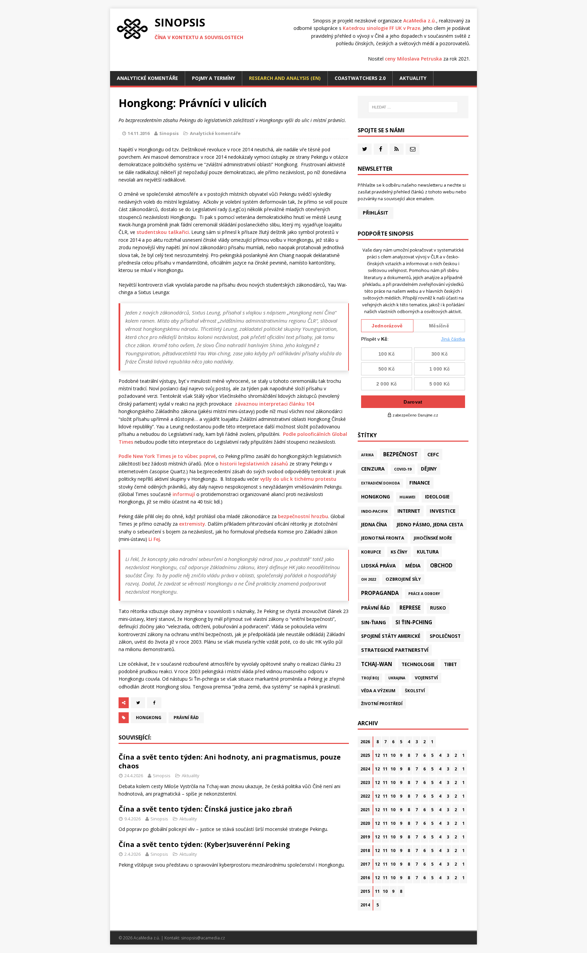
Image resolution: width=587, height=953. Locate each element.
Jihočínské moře (433, 538)
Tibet (450, 664)
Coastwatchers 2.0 (360, 78)
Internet (408, 511)
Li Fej (154, 539)
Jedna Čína (374, 525)
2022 (365, 796)
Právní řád (186, 717)
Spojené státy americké (390, 636)
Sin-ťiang (373, 622)
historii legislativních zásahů (254, 463)
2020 (365, 823)
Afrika (367, 455)
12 (377, 755)
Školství (415, 690)
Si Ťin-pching (413, 622)
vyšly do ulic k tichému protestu (298, 479)
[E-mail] (413, 149)
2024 (365, 769)
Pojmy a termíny (213, 78)
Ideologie (437, 497)
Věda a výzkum (378, 691)
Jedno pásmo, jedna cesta (429, 524)
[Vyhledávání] (413, 107)
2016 (365, 878)
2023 (365, 782)
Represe (410, 607)
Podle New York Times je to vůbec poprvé (167, 456)
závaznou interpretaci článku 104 (274, 404)
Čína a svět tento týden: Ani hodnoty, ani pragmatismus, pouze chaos (230, 761)
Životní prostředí (382, 704)
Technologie (418, 664)
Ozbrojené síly (403, 579)
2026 (365, 742)
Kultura (428, 551)
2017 (365, 864)
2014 (365, 905)
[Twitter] (365, 149)
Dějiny (429, 468)
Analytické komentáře (147, 78)
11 (385, 755)
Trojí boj (370, 678)
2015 (365, 891)
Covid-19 (402, 469)
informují (184, 494)
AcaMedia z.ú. (419, 20)
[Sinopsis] (132, 29)
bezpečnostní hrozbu (303, 516)
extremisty (192, 524)
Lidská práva (378, 565)
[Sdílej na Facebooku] (154, 702)
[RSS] (397, 149)
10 (393, 755)
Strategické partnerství (394, 650)
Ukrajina (396, 678)
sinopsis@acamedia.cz (203, 938)
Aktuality (412, 78)
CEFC (433, 454)
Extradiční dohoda (380, 483)
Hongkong (148, 717)
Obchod (441, 565)
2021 (365, 810)
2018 (365, 850)
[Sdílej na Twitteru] (138, 702)
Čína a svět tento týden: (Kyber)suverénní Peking (204, 844)
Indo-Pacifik (374, 511)
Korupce (371, 552)
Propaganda (380, 593)
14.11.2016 (138, 133)
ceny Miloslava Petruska (413, 58)
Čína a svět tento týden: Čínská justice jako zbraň (205, 809)
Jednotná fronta (382, 538)
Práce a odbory (424, 593)
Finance (419, 482)
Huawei (407, 496)
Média (413, 565)
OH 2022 (368, 579)
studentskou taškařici (163, 232)
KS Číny (399, 552)
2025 (365, 755)
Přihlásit (375, 212)
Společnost (445, 636)
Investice (443, 510)
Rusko (438, 608)
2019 (365, 837)
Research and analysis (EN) (285, 78)
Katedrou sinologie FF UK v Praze (381, 28)
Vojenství (426, 678)
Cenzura (373, 468)
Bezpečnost (400, 454)
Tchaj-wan (376, 664)
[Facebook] (381, 149)
